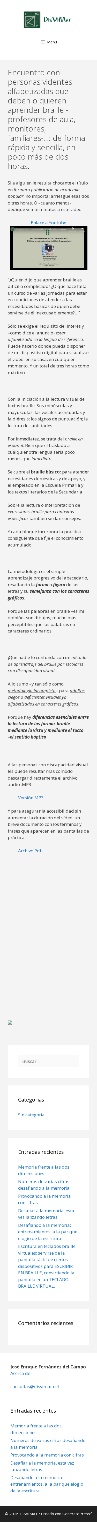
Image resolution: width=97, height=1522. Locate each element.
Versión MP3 (31, 798)
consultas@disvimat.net (34, 1386)
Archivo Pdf (29, 851)
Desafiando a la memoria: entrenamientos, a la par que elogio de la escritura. (47, 1231)
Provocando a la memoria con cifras (47, 1455)
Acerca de (20, 1373)
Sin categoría (31, 1115)
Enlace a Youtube (48, 223)
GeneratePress (76, 1513)
